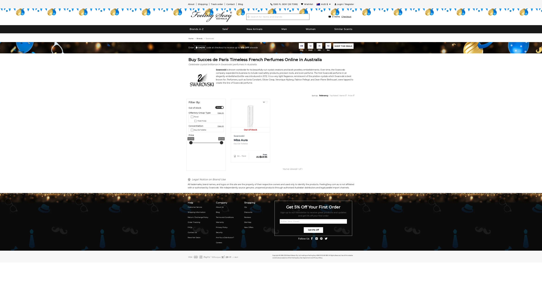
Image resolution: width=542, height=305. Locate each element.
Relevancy (323, 95)
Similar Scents (343, 29)
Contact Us (192, 232)
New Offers (248, 227)
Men (284, 29)
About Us (220, 207)
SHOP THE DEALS (343, 46)
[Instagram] (316, 239)
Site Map (247, 222)
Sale (225, 29)
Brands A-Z (197, 29)
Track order (217, 4)
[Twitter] (326, 239)
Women (311, 29)
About (191, 4)
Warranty (220, 222)
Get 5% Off (313, 230)
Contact (230, 4)
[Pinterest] (321, 239)
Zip (245, 207)
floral (196, 117)
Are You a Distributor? (225, 237)
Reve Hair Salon (194, 237)
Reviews (247, 217)
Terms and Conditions (225, 217)
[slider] (191, 142)
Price (350, 95)
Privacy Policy (222, 227)
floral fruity (201, 121)
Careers (219, 242)
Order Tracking (194, 222)
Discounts (248, 212)
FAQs (190, 227)
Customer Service (195, 207)
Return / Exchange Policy (198, 217)
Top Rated (333, 95)
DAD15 (201, 47)
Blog (240, 4)
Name (342, 95)
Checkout (346, 16)
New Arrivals (255, 29)
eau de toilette (200, 130)
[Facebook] (311, 239)
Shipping (202, 4)
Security (219, 232)
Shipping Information (197, 212)
